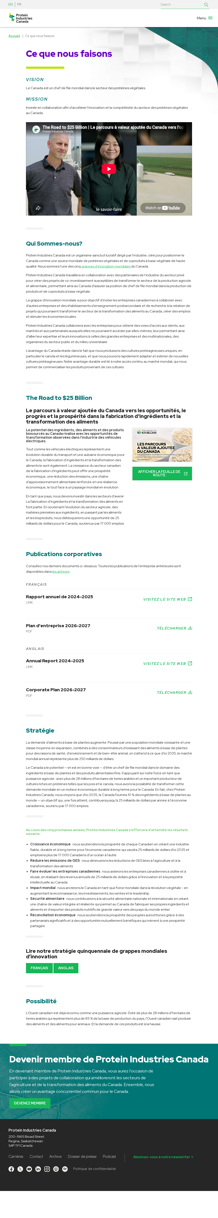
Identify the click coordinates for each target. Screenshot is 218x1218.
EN (11, 4)
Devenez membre (30, 1103)
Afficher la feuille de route (159, 473)
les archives (60, 571)
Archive (55, 1156)
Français (39, 968)
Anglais (66, 968)
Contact (36, 1156)
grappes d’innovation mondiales (106, 266)
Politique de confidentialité (94, 1169)
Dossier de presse (82, 1156)
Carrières (16, 1156)
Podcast (109, 1156)
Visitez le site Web (164, 599)
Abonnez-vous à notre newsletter (161, 1157)
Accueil (14, 36)
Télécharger (171, 628)
